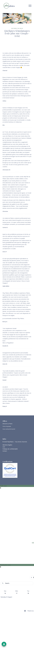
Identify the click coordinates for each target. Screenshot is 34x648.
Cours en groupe (7, 426)
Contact (5, 451)
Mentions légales (7, 445)
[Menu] (29, 5)
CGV (4, 447)
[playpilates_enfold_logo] (14, 5)
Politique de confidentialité (10, 449)
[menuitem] (29, 5)
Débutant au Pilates (7, 423)
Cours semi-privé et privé (9, 429)
